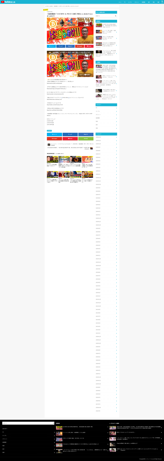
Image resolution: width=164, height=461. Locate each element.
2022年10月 (98, 265)
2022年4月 (98, 285)
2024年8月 (98, 191)
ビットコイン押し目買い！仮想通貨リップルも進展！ (109, 32)
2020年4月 (98, 363)
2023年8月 (98, 231)
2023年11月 (98, 221)
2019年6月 (98, 390)
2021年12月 (98, 299)
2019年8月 (98, 387)
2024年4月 (98, 204)
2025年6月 (98, 157)
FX (124, 2)
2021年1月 (98, 333)
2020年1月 (98, 373)
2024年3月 (98, 208)
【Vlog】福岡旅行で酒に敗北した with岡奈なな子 (109, 90)
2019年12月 (98, 377)
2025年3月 (98, 167)
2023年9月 (98, 228)
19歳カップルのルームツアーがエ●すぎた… (109, 76)
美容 (154, 2)
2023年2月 (98, 252)
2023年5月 (98, 241)
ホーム (120, 2)
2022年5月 (98, 282)
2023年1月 (98, 255)
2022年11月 (98, 262)
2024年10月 (98, 184)
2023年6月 (98, 238)
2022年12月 (98, 258)
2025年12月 (98, 137)
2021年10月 (98, 306)
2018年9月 (98, 400)
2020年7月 (98, 353)
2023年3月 (98, 248)
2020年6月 (98, 356)
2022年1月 (98, 296)
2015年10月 (98, 407)
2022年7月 (98, 275)
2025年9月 (98, 147)
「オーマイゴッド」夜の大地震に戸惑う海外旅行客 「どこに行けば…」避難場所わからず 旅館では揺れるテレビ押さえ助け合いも (106, 53)
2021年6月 (98, 319)
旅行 (149, 2)
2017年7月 (98, 404)
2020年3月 (98, 366)
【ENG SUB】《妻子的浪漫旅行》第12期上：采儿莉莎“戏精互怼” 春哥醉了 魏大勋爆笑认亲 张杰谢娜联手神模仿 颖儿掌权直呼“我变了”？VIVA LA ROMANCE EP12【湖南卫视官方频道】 (106, 69)
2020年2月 (98, 370)
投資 (158, 2)
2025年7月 (98, 154)
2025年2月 (98, 170)
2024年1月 (98, 214)
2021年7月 (98, 316)
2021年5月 (98, 323)
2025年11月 (98, 140)
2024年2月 (98, 211)
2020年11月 (98, 339)
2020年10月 (98, 343)
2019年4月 (98, 394)
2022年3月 (98, 289)
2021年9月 (98, 309)
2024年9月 (98, 187)
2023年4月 (98, 245)
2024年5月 (98, 201)
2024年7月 (98, 194)
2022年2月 (98, 292)
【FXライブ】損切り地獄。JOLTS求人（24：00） (108, 38)
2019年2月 (98, 397)
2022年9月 (98, 268)
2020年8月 (98, 350)
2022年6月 (98, 279)
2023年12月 (98, 218)
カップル (130, 2)
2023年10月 (98, 225)
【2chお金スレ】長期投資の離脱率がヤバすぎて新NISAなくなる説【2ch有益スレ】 (105, 45)
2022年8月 (98, 272)
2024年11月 (98, 181)
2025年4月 (98, 164)
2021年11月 (98, 302)
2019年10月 (98, 383)
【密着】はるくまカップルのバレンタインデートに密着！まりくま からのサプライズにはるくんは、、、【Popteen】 (106, 96)
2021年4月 (98, 326)
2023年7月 (98, 235)
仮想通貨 (143, 2)
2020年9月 (98, 346)
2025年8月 (98, 150)
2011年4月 (98, 410)
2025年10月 (98, 143)
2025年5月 (98, 160)
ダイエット (137, 2)
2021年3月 (98, 329)
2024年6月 (98, 198)
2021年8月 (98, 312)
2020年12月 (98, 336)
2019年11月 (98, 380)
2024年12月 (98, 177)
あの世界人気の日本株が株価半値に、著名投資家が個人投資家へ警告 (109, 26)
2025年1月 (98, 174)
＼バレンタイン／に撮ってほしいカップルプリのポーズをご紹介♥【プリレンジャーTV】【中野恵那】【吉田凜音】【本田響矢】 (106, 83)
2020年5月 (98, 360)
